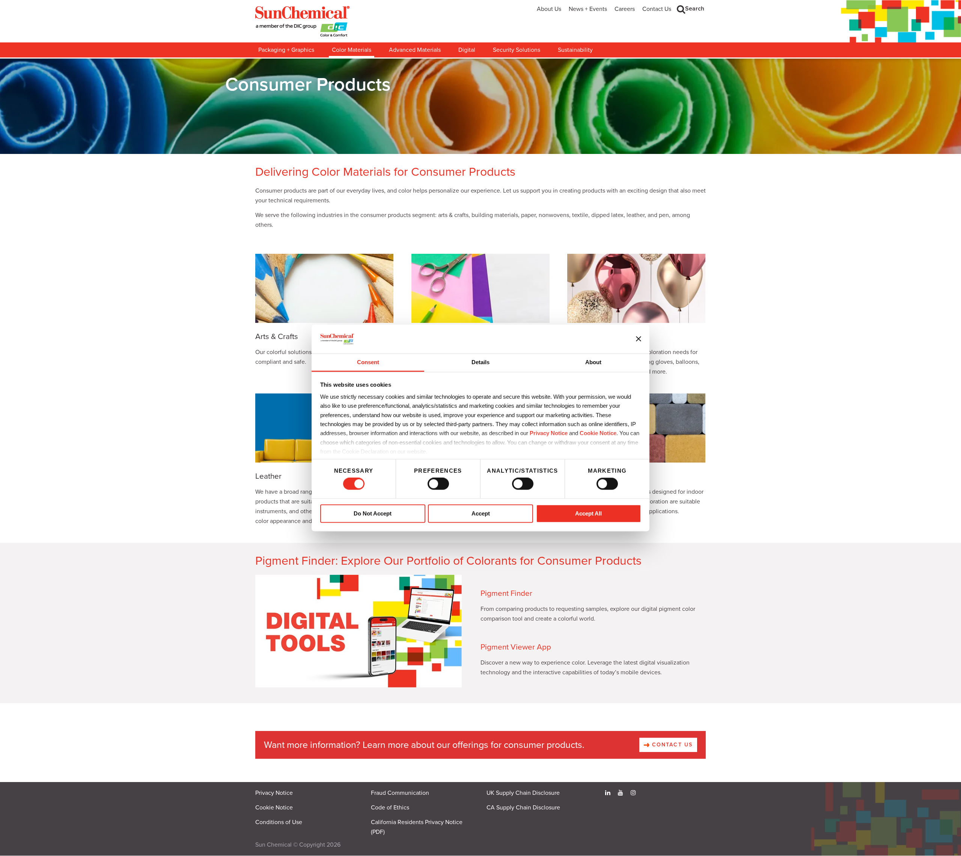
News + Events (588, 9)
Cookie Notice (274, 807)
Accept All (588, 513)
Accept (480, 513)
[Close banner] (638, 339)
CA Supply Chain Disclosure (523, 807)
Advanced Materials (415, 50)
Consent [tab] (368, 362)
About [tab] (593, 362)
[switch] (438, 484)
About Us (549, 9)
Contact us (671, 744)
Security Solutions (516, 50)
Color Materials (351, 50)
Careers (625, 9)
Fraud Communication (400, 793)
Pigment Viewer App (515, 647)
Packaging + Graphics (286, 50)
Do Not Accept (373, 513)
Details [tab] (480, 362)
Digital (466, 50)
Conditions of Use (278, 822)
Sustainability (575, 50)
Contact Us (656, 9)
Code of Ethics (390, 807)
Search (694, 8)
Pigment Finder (506, 593)
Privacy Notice (549, 433)
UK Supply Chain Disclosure (523, 793)
